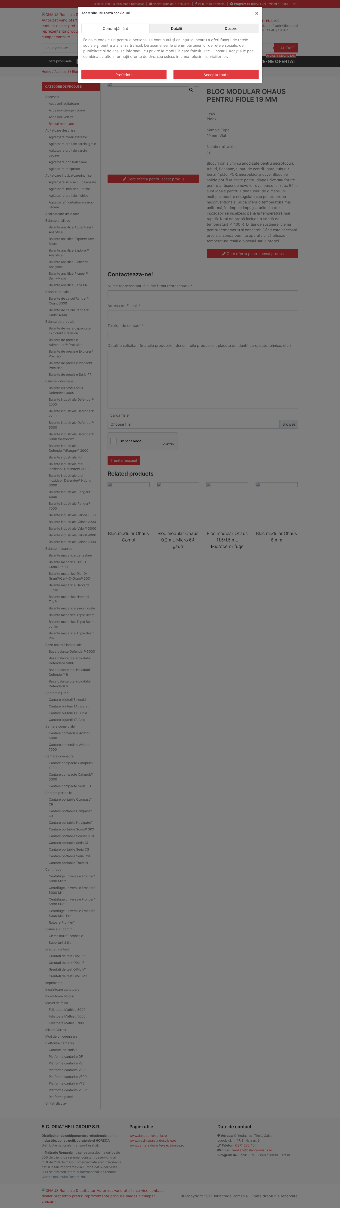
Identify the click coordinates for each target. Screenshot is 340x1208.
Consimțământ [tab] (115, 28)
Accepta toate (216, 74)
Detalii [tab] (176, 28)
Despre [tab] (231, 28)
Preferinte (124, 74)
